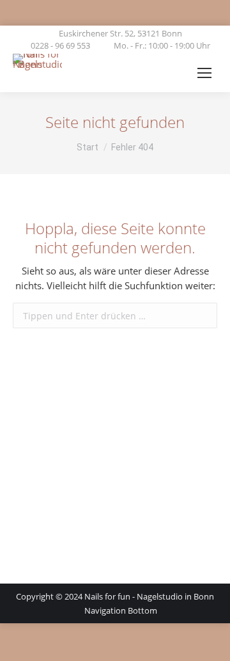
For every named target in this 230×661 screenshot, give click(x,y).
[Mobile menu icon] (204, 73)
